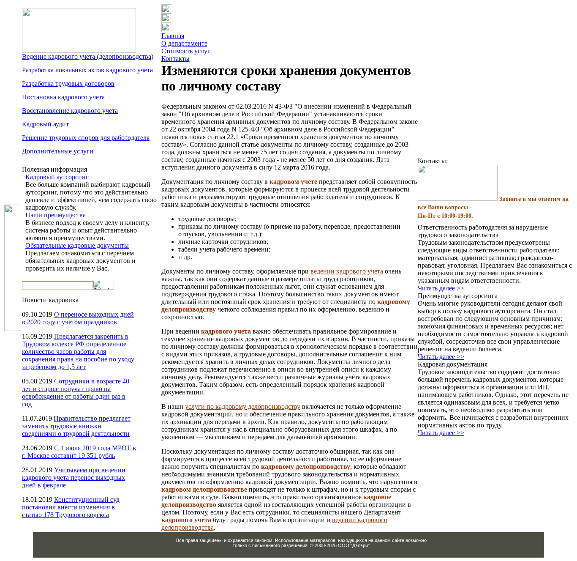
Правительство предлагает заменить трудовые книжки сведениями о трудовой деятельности (76, 426)
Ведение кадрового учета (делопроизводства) (87, 56)
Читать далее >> (441, 288)
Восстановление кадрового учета (70, 110)
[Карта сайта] (166, 29)
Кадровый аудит (45, 124)
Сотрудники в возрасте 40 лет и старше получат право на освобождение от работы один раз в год (75, 393)
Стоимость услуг (185, 51)
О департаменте (184, 43)
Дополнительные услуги (57, 151)
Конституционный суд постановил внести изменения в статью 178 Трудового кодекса (71, 507)
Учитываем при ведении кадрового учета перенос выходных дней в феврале (73, 477)
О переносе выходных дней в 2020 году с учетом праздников (78, 318)
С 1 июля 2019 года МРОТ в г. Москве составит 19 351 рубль (79, 451)
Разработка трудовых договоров (68, 83)
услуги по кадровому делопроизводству (242, 406)
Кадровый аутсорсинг (57, 177)
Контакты (175, 58)
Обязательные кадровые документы (77, 245)
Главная (172, 35)
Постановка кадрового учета (63, 97)
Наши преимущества (55, 215)
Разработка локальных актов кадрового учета (87, 70)
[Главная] (166, 11)
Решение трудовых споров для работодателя (86, 137)
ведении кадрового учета (346, 271)
